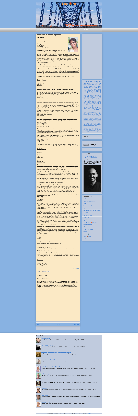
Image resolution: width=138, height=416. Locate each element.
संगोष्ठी (97, 131)
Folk (93, 128)
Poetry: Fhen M (44, 395)
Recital (96, 128)
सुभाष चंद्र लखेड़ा (95, 104)
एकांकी (90, 130)
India (90, 86)
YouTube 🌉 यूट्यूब (88, 234)
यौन (90, 125)
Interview (86, 94)
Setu (51, 29)
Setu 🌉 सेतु (69, 3)
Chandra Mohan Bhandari (90, 101)
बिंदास (88, 96)
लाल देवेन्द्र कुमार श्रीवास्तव (46, 374)
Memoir (99, 98)
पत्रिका (92, 130)
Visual (96, 122)
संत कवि (91, 118)
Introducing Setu (44, 388)
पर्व (87, 119)
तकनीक (100, 128)
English (86, 81)
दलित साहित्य (99, 120)
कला (96, 112)
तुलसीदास (85, 126)
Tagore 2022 (91, 110)
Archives (86, 29)
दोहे (93, 119)
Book (99, 84)
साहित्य (96, 106)
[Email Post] (39, 271)
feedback (87, 130)
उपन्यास (91, 123)
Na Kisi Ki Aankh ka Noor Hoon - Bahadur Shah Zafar (52, 366)
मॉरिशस (88, 118)
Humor (88, 124)
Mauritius (90, 119)
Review (85, 86)
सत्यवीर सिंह (99, 110)
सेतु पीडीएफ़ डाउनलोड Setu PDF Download (92, 210)
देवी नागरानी (91, 100)
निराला (100, 118)
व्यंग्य (100, 91)
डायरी (89, 128)
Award (89, 114)
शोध (100, 94)
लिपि (88, 126)
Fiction (96, 83)
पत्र (98, 103)
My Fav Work (93, 124)
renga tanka (98, 124)
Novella (92, 109)
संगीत (94, 130)
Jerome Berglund (91, 102)
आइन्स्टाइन (98, 117)
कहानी (92, 83)
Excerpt (94, 94)
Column (99, 113)
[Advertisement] (92, 56)
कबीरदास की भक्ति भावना (45, 338)
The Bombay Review (88, 205)
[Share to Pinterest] (49, 271)
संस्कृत (93, 107)
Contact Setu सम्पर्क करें (88, 229)
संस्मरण (88, 97)
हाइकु (96, 125)
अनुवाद (94, 91)
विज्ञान (88, 110)
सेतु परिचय (85, 231)
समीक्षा (99, 83)
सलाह (91, 122)
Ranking (85, 128)
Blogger (89, 413)
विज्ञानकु (85, 108)
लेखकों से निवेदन (86, 212)
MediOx (85, 208)
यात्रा (97, 109)
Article (99, 86)
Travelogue (92, 113)
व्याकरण (93, 125)
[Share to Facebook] (47, 271)
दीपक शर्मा (90, 91)
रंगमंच (87, 129)
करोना (93, 108)
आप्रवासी (87, 123)
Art (87, 91)
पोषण (96, 108)
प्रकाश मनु (90, 90)
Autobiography (87, 109)
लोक (88, 122)
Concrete (85, 112)
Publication (96, 118)
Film (98, 125)
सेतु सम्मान (85, 119)
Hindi (85, 83)
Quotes (99, 126)
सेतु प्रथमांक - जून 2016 (45, 402)
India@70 (90, 112)
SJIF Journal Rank (88, 215)
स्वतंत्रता (99, 123)
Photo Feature (87, 92)
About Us (79, 29)
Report (85, 117)
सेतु (55, 29)
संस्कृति (94, 117)
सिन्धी (97, 114)
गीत (88, 100)
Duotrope (86, 198)
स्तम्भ (95, 86)
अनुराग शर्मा (88, 89)
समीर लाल (99, 100)
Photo (93, 114)
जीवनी (87, 104)
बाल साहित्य (90, 94)
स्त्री (100, 114)
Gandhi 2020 (98, 107)
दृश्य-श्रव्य (85, 120)
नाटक (95, 119)
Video (88, 117)
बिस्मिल (100, 108)
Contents (86, 87)
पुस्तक (89, 84)
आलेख (88, 83)
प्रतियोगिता (91, 117)
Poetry (96, 81)
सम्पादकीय (97, 91)
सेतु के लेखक (86, 220)
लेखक (85, 84)
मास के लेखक (94, 131)
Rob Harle (92, 95)
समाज (91, 126)
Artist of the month (94, 129)
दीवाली (85, 129)
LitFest (99, 119)
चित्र (84, 104)
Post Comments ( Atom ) (61, 328)
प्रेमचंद (95, 110)
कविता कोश (86, 227)
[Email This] (42, 271)
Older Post (76, 324)
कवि (94, 90)
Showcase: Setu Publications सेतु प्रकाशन (49, 381)
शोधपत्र (91, 87)
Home (58, 324)
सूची (92, 92)
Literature (94, 120)
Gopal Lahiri (86, 95)
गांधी (96, 113)
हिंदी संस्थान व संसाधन (88, 224)
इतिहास (93, 112)
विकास (90, 129)
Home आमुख (39, 29)
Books (46, 29)
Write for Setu (87, 217)
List (84, 89)
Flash (97, 97)
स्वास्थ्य (93, 122)
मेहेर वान (99, 102)
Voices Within (97, 87)
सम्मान (89, 108)
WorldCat (86, 203)
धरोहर (85, 96)
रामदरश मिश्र (89, 120)
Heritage (85, 124)
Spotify (85, 238)
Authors (66, 29)
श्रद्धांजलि (85, 114)
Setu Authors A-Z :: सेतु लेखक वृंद (47, 345)
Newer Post (40, 324)
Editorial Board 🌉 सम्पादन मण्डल (90, 222)
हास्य (97, 119)
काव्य (100, 81)
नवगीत (89, 125)
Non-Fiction (98, 115)
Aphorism (95, 126)
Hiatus (60, 29)
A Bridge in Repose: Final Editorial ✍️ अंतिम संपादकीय (90, 157)
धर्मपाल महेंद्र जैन (97, 92)
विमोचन (96, 123)
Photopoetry (97, 130)
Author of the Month (92, 98)
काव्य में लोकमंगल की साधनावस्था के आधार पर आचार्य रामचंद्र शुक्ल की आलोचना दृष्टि (56, 352)
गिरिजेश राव (85, 125)
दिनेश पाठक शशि (98, 95)
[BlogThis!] (44, 271)
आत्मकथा (90, 104)
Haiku (100, 106)
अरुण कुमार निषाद (87, 107)
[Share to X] (45, 271)
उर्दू (94, 109)
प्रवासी (93, 106)
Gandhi (94, 115)
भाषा (100, 103)
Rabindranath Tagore (88, 115)
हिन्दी (91, 81)
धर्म (93, 123)
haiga (100, 125)
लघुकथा (85, 91)
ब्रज (91, 128)
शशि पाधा (95, 100)
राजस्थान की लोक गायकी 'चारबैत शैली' (48, 359)
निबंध (91, 97)
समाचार (93, 97)
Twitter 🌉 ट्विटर (87, 236)
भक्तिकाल (85, 122)
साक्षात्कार (85, 100)
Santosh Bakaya (94, 96)
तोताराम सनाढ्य (90, 131)
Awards (72, 29)
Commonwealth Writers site (90, 201)
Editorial (94, 84)
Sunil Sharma (94, 89)
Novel (95, 103)
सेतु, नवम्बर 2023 (76, 268)
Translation (98, 90)
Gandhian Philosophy (89, 103)
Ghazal (97, 94)
